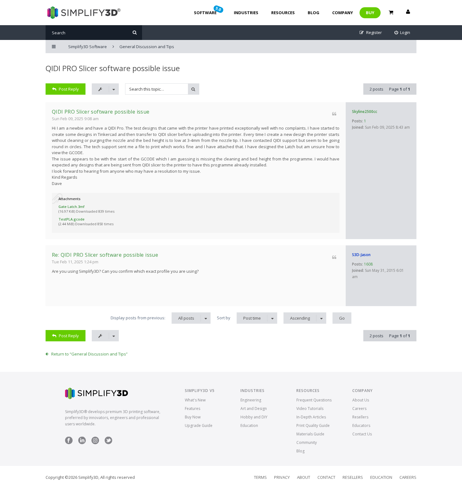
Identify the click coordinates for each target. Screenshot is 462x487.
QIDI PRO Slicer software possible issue (113, 68)
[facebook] (69, 442)
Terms (260, 477)
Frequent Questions (314, 400)
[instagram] (95, 442)
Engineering (250, 400)
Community (306, 442)
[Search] (134, 32)
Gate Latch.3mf (71, 206)
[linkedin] (82, 442)
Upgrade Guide (198, 425)
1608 (368, 264)
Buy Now (193, 417)
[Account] (407, 12)
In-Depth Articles (311, 417)
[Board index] (83, 12)
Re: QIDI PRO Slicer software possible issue (105, 254)
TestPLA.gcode (71, 219)
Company (342, 12)
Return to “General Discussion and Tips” (89, 354)
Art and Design (253, 408)
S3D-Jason (361, 254)
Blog (313, 12)
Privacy (282, 477)
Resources (283, 12)
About (303, 477)
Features (192, 408)
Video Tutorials (309, 408)
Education (249, 425)
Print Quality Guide (313, 425)
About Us (360, 400)
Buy (370, 12)
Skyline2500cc (364, 111)
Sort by (239, 318)
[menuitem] (402, 32)
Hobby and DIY (253, 417)
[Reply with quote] (334, 114)
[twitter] (108, 442)
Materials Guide (310, 434)
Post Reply (69, 89)
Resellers (360, 417)
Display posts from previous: (152, 318)
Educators (361, 425)
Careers (359, 408)
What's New (195, 400)
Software (208, 10)
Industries (246, 12)
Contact (326, 477)
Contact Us (362, 434)
